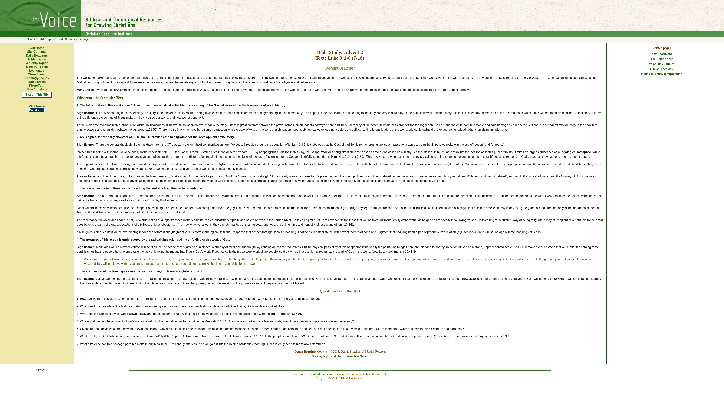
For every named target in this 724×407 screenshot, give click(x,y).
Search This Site (37, 94)
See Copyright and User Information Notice (340, 356)
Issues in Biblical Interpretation (661, 74)
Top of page (37, 369)
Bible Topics (47, 39)
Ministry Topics (37, 66)
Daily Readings (37, 55)
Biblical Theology (661, 68)
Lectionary (36, 70)
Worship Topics (37, 63)
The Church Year (662, 58)
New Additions (37, 89)
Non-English (37, 81)
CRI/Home (37, 48)
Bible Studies (66, 39)
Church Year (37, 74)
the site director (318, 374)
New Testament (662, 53)
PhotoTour (36, 85)
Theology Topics (37, 78)
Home (32, 39)
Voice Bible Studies (661, 64)
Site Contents (37, 51)
